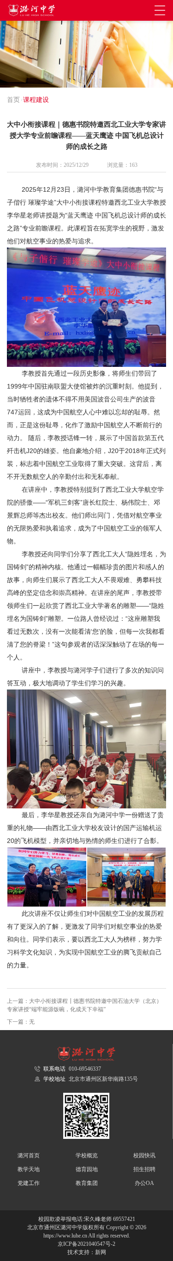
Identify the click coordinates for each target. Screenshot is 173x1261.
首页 (13, 100)
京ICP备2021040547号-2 (86, 1244)
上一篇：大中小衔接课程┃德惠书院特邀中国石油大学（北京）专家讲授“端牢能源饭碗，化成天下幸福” (84, 1005)
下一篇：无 (21, 1022)
